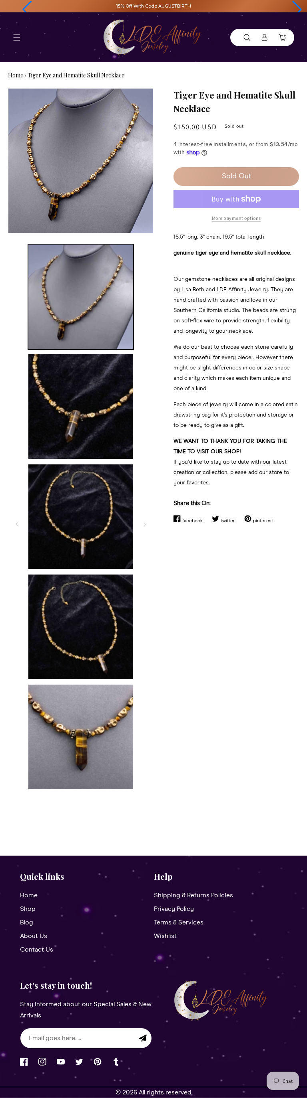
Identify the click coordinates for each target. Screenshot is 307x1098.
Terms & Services (178, 922)
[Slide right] (145, 524)
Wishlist (165, 936)
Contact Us (36, 949)
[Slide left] (17, 524)
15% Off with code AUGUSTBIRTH (153, 6)
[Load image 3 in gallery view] (81, 516)
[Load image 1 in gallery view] (81, 297)
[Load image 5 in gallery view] (81, 737)
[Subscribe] (143, 1038)
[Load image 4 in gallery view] (81, 626)
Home (15, 75)
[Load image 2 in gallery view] (81, 406)
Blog (26, 922)
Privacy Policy (174, 909)
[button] (27, 9)
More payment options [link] (236, 218)
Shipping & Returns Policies (193, 896)
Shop (28, 909)
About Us (33, 936)
